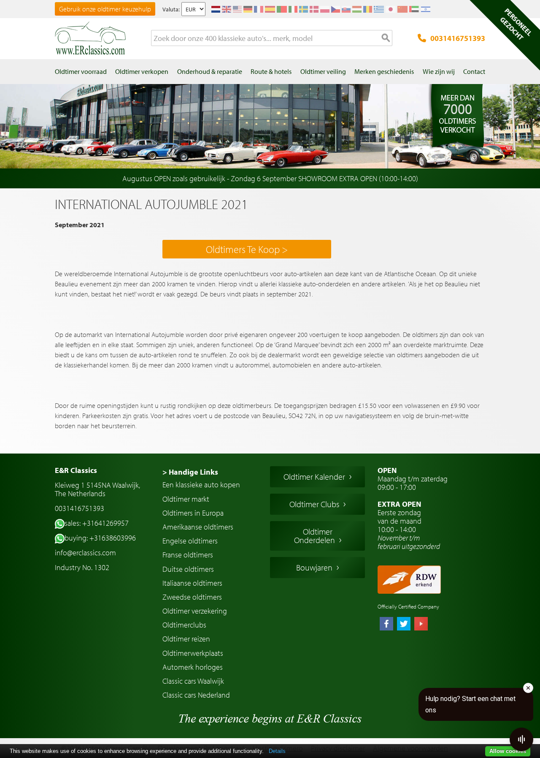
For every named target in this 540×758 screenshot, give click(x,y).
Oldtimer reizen (186, 639)
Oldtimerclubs (184, 625)
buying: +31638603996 (100, 538)
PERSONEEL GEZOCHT (516, 24)
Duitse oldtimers (188, 569)
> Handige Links (190, 472)
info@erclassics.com (85, 552)
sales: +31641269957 (97, 523)
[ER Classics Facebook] (386, 624)
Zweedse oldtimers (192, 597)
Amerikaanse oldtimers (197, 527)
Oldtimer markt (185, 499)
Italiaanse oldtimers (192, 583)
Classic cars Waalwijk (193, 681)
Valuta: (171, 9)
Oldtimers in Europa (193, 513)
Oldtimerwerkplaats (192, 653)
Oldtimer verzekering (194, 611)
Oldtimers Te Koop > (247, 249)
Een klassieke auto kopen (201, 484)
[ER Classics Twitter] (403, 624)
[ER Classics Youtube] (421, 624)
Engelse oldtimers (190, 541)
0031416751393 (457, 38)
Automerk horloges (192, 667)
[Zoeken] (386, 38)
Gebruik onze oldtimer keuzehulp (105, 9)
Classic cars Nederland (196, 695)
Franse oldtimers (187, 555)
